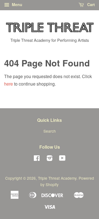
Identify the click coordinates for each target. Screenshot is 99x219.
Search (49, 131)
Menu (16, 4)
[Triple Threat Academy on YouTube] (62, 159)
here (8, 84)
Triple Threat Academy (57, 178)
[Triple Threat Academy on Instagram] (49, 159)
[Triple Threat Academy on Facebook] (37, 159)
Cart (90, 4)
